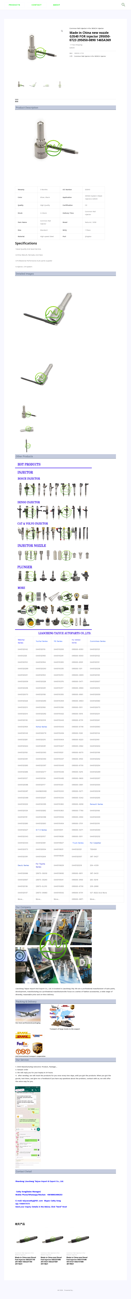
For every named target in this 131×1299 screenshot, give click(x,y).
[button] (14, 4)
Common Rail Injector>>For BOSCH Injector (86, 28)
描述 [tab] (16, 101)
